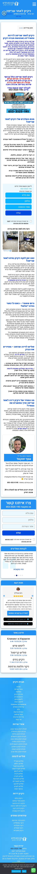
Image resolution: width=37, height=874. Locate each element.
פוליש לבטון (18, 771)
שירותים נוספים (20, 14)
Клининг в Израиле (18, 639)
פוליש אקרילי (18, 761)
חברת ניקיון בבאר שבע (19, 729)
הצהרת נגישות (18, 712)
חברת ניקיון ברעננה (18, 749)
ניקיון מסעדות (18, 830)
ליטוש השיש (23, 428)
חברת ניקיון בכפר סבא (18, 739)
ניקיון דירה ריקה (18, 808)
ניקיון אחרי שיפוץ (18, 801)
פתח (21, 28)
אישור (24, 871)
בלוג (18, 709)
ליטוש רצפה (18, 702)
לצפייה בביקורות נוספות (18, 613)
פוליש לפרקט (18, 784)
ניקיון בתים (18, 660)
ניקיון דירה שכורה (18, 811)
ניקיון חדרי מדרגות (18, 820)
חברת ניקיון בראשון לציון (18, 744)
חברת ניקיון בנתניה (18, 741)
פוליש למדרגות (18, 779)
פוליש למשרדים (18, 781)
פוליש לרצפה (18, 756)
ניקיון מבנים (18, 697)
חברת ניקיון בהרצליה (18, 731)
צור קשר (18, 719)
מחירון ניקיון (18, 694)
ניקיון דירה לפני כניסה (18, 806)
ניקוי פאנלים (18, 828)
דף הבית (31, 14)
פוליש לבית (18, 773)
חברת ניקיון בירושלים (18, 736)
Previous (32, 596)
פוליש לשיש (18, 786)
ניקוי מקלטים (18, 825)
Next (4, 596)
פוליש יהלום (18, 763)
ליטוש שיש (18, 646)
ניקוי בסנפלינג (18, 823)
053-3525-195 (26, 189)
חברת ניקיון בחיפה (18, 734)
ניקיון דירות (18, 793)
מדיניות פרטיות (18, 717)
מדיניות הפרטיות (18, 223)
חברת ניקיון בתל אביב (18, 751)
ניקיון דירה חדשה (18, 803)
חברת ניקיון (18, 682)
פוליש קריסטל (18, 653)
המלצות (18, 692)
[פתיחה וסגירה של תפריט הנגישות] (4, 13)
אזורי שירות (18, 689)
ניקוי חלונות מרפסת (18, 666)
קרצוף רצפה (18, 789)
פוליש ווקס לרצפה (18, 768)
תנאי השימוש (9, 539)
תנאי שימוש (18, 714)
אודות (18, 686)
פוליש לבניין (18, 776)
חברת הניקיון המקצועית (17, 280)
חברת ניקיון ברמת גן (18, 746)
